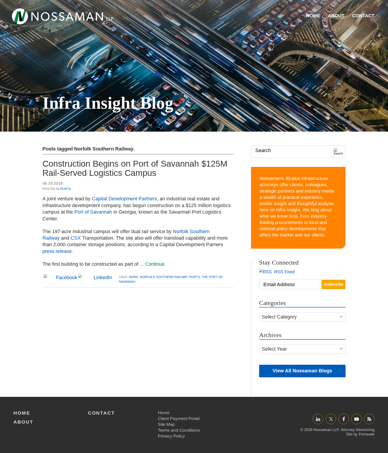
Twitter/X (331, 419)
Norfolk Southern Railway (163, 277)
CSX (76, 238)
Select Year (274, 349)
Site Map (166, 424)
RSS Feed (284, 271)
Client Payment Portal (179, 418)
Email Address (279, 284)
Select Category (279, 317)
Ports (65, 189)
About (336, 15)
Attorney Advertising (358, 430)
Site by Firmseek (360, 434)
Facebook (343, 419)
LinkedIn (318, 419)
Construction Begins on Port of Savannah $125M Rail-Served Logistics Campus (134, 168)
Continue (155, 264)
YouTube (356, 419)
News (133, 277)
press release (57, 251)
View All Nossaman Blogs (302, 370)
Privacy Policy (171, 436)
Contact (363, 15)
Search (263, 150)
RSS (369, 419)
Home (313, 15)
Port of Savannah (93, 212)
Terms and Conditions (179, 430)
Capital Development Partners (124, 198)
